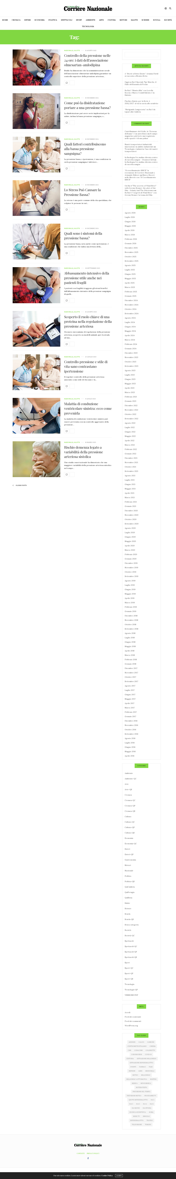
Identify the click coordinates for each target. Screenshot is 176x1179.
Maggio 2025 (130, 278)
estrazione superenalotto (141, 1063)
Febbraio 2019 (131, 607)
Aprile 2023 (129, 388)
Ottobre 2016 (130, 729)
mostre (153, 1079)
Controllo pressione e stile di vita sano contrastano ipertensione (85, 366)
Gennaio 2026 (130, 243)
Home (5, 20)
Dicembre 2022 (131, 405)
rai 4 (145, 1104)
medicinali (149, 1071)
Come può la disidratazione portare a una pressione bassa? (87, 105)
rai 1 (152, 1100)
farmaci (142, 1067)
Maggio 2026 (130, 226)
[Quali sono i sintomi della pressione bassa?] (36, 241)
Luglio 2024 (130, 322)
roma (151, 1112)
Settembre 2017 (131, 681)
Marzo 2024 (130, 340)
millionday (145, 1075)
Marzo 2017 (130, 708)
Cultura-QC (130, 822)
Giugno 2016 (130, 747)
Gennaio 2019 (130, 611)
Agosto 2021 (130, 475)
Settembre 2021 (131, 471)
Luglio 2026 (130, 217)
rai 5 (151, 1104)
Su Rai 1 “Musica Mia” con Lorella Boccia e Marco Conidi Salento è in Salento (139, 92)
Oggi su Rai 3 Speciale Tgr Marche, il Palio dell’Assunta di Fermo (140, 83)
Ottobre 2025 (130, 256)
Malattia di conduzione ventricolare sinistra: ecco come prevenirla (88, 408)
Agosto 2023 (130, 370)
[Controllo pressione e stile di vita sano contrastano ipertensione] (36, 372)
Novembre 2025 (131, 252)
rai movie (136, 1108)
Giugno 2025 (130, 274)
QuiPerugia (129, 892)
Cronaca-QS (130, 811)
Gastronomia (130, 860)
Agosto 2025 (130, 265)
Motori (123, 20)
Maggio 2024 (130, 331)
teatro (149, 1120)
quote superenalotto (138, 1100)
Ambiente (90, 20)
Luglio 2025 (130, 270)
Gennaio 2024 (130, 348)
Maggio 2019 (130, 594)
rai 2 (131, 1104)
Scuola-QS (129, 919)
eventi (133, 1067)
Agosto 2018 (130, 633)
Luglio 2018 (130, 637)
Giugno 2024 (130, 327)
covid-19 (148, 1054)
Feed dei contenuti (133, 1017)
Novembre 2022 (131, 410)
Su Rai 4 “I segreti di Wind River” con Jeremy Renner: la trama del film (141, 194)
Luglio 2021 (130, 480)
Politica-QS (130, 881)
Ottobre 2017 (130, 677)
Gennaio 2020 (130, 559)
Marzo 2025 (130, 287)
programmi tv (150, 1096)
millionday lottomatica (136, 1079)
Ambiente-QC (130, 778)
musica (134, 1083)
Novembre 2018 (131, 620)
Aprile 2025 (130, 283)
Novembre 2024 (131, 305)
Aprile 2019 (129, 598)
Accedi (127, 1012)
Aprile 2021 (129, 493)
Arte (101, 20)
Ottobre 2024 (130, 309)
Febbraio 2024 (131, 344)
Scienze (145, 20)
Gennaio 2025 (130, 296)
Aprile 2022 (129, 440)
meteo (135, 1075)
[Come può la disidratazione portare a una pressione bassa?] (36, 111)
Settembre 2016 (131, 734)
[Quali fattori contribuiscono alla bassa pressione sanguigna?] (36, 154)
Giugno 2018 (130, 642)
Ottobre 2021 (130, 467)
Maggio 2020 (130, 541)
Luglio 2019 (130, 585)
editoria (130, 1058)
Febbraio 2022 (131, 449)
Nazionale (68, 50)
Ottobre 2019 (130, 572)
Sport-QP (129, 973)
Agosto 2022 (130, 423)
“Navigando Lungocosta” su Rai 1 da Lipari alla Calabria (140, 110)
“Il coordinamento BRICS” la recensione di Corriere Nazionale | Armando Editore (139, 172)
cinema (153, 1046)
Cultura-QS (130, 833)
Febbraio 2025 (131, 291)
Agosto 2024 (130, 318)
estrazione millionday (146, 1058)
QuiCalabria (130, 887)
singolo (146, 1116)
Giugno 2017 (130, 694)
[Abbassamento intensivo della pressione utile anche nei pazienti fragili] (36, 285)
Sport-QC (129, 968)
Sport (79, 20)
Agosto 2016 (130, 738)
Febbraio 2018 (131, 659)
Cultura (112, 20)
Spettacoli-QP (131, 952)
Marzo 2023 (130, 392)
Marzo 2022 (130, 445)
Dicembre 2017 (131, 668)
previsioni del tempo (141, 1091)
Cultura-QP (130, 827)
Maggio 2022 (130, 436)
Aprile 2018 (129, 651)
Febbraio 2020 (131, 554)
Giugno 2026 (130, 221)
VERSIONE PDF (131, 995)
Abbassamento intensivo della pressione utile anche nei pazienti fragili (86, 278)
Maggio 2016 (130, 751)
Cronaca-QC (130, 800)
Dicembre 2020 (131, 510)
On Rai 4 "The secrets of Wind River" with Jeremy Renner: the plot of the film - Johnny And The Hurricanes (140, 188)
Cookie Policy (107, 1175)
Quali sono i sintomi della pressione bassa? (83, 235)
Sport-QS (129, 979)
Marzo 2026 (130, 235)
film (150, 1067)
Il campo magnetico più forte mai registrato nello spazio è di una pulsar (141, 136)
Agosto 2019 (130, 581)
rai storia (147, 1108)
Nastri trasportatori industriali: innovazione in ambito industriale (139, 145)
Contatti (81, 1153)
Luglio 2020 (130, 532)
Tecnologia (88, 26)
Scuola (156, 20)
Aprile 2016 (129, 756)
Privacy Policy (93, 1153)
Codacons (138, 1050)
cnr (129, 1050)
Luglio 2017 (130, 690)
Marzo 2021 (130, 497)
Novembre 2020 (131, 515)
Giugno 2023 (130, 379)
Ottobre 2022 (130, 414)
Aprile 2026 (130, 230)
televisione (137, 1124)
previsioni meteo (134, 1096)
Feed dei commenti (133, 1021)
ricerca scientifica (137, 1112)
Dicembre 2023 (131, 353)
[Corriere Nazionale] (88, 8)
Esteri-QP (129, 854)
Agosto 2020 (130, 528)
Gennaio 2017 (130, 716)
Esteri (27, 20)
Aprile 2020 (130, 545)
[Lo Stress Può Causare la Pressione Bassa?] (36, 198)
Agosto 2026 (130, 213)
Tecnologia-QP (131, 989)
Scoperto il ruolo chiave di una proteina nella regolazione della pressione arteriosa (88, 321)
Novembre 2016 (131, 725)
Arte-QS (128, 789)
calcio (141, 1042)
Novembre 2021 (131, 462)
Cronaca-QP (130, 806)
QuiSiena (128, 898)
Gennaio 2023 (130, 401)
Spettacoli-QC (131, 946)
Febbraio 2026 (131, 239)
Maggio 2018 (130, 646)
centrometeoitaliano (136, 1046)
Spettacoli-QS (131, 957)
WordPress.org (131, 1025)
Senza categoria (132, 925)
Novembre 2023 (131, 357)
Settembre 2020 (132, 524)
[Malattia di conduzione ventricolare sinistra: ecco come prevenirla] (36, 416)
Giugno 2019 (130, 589)
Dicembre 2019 (131, 563)
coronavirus (136, 1054)
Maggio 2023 (130, 383)
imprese (132, 1071)
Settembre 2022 (131, 418)
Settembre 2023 (131, 366)
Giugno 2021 (130, 484)
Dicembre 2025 (131, 248)
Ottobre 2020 (130, 519)
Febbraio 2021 (131, 502)
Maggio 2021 (130, 489)
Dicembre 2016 (131, 721)
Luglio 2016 (130, 743)
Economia (40, 20)
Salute (134, 20)
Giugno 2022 (130, 432)
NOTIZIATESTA (141, 1087)
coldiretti (150, 1050)
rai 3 (138, 1104)
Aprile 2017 (129, 703)
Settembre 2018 (131, 629)
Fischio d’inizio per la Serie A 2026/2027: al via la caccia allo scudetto (141, 102)
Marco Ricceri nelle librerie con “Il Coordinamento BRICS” (140, 177)
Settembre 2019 (131, 576)
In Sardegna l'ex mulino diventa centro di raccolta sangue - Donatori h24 (141, 158)
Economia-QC (131, 843)
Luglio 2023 (130, 375)
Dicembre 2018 (131, 616)
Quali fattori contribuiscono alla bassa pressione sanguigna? (85, 149)
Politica (52, 20)
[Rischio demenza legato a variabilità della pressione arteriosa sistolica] (36, 459)
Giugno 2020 (130, 537)
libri (140, 1071)
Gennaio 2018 (130, 664)
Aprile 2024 (130, 335)
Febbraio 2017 (131, 712)
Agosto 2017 (130, 686)
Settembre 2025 (131, 261)
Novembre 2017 (131, 672)
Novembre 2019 (131, 567)
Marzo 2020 (130, 550)
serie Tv (136, 1116)
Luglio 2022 (130, 427)
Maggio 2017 (130, 699)
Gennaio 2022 (130, 454)
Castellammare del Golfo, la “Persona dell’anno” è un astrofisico (141, 132)
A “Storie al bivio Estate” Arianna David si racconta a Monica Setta (141, 75)
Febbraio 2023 (131, 397)
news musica (146, 1083)
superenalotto (136, 1120)
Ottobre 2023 (130, 362)
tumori (148, 1124)
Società (168, 20)
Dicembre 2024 (131, 300)
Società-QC (130, 935)
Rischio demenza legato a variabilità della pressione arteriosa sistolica (83, 452)
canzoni (150, 1042)
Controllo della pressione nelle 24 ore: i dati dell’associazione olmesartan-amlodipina (87, 60)
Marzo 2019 (130, 602)
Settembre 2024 (131, 313)
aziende (132, 1042)
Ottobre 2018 (130, 624)
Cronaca (16, 20)
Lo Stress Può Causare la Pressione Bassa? (82, 192)
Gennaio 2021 (130, 506)
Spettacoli (66, 20)
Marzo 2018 (130, 655)
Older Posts (21, 485)
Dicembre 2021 (131, 458)
